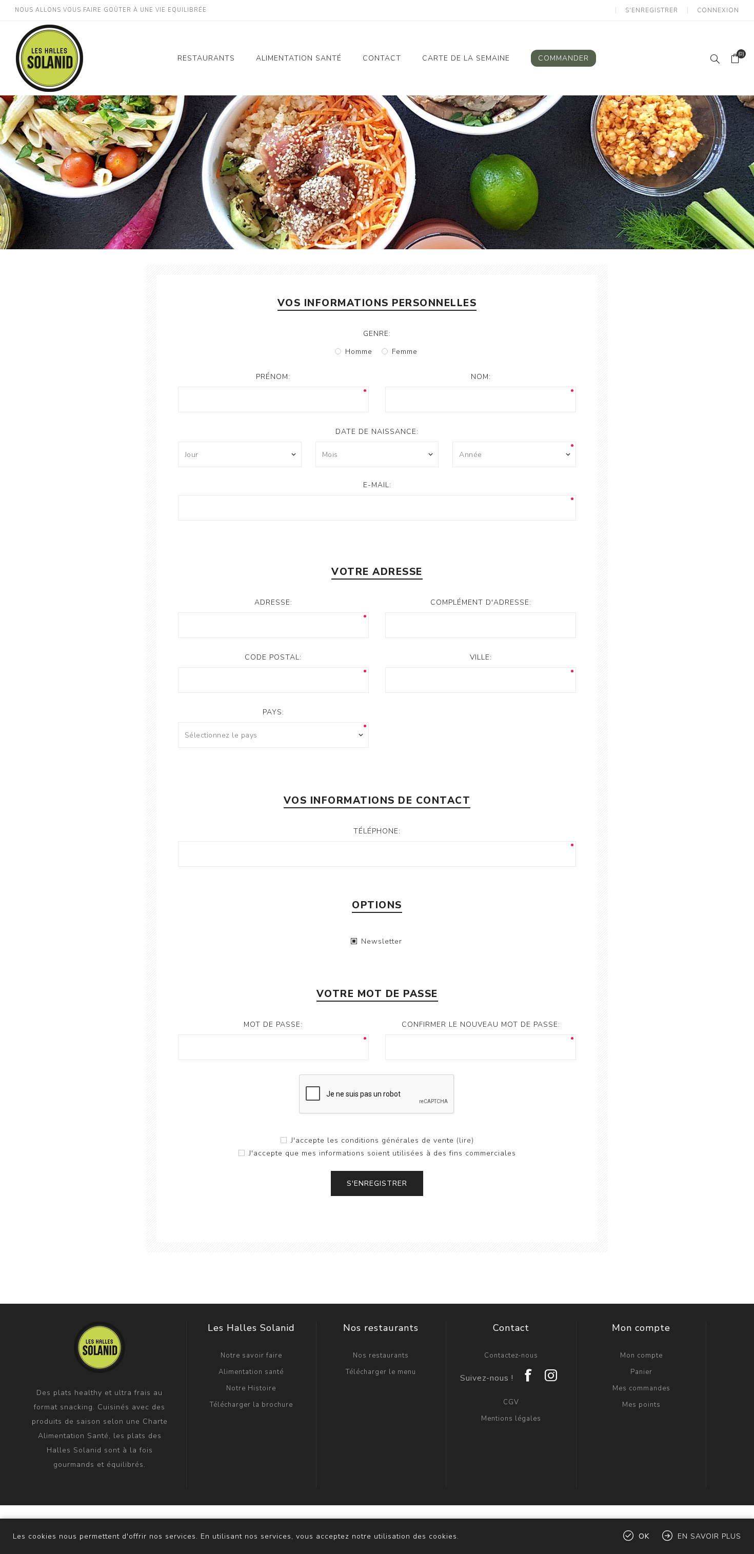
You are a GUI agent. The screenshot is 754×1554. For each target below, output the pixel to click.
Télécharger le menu (381, 1372)
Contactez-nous (511, 1355)
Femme (405, 351)
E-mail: (377, 485)
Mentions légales (511, 1418)
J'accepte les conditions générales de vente (372, 1140)
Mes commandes (641, 1388)
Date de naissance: (377, 431)
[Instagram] (551, 1372)
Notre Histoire (251, 1388)
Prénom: (273, 377)
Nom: (481, 377)
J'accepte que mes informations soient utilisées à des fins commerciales (382, 1153)
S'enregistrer (651, 10)
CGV (511, 1402)
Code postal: (273, 657)
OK (644, 1536)
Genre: (377, 333)
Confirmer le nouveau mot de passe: (481, 1024)
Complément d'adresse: (480, 602)
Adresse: (273, 602)
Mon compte (641, 1355)
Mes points (641, 1404)
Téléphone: (377, 831)
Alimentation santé (251, 1372)
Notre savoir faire (251, 1355)
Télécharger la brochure (251, 1404)
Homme (358, 351)
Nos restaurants (381, 1355)
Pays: (273, 712)
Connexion (718, 10)
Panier (641, 1372)
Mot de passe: (273, 1024)
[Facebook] (529, 1372)
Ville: (481, 657)
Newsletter (381, 941)
